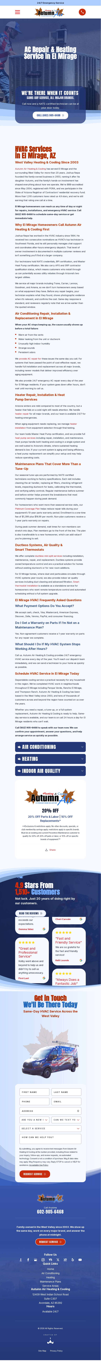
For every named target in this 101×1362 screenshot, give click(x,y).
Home (50, 1269)
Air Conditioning (50, 1273)
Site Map (42, 1351)
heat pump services (25, 438)
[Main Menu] (17, 12)
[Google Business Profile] (35, 1260)
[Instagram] (43, 1260)
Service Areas (50, 1285)
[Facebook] (28, 1260)
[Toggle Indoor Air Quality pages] (82, 771)
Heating (50, 1277)
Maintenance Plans (50, 1281)
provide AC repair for (30, 358)
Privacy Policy (56, 1351)
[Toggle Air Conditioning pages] (82, 747)
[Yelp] (73, 1260)
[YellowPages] (65, 1260)
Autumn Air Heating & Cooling (30, 168)
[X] (58, 1260)
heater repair (22, 413)
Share (52, 850)
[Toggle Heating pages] (82, 759)
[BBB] (21, 1260)
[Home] (49, 12)
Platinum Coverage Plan (27, 508)
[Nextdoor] (50, 1260)
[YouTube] (80, 1260)
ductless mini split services (48, 556)
